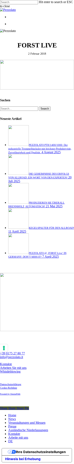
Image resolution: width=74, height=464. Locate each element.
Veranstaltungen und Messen (26, 422)
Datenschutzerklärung (10, 384)
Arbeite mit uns (18, 437)
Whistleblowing (10, 371)
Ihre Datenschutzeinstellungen (41, 452)
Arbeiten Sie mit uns (13, 368)
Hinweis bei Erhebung (22, 459)
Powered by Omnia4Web (10, 394)
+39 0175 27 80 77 (12, 353)
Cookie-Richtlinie (8, 387)
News (12, 419)
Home (12, 415)
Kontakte (6, 364)
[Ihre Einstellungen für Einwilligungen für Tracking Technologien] (4, 348)
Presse (12, 426)
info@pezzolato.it (11, 357)
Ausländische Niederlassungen (28, 430)
